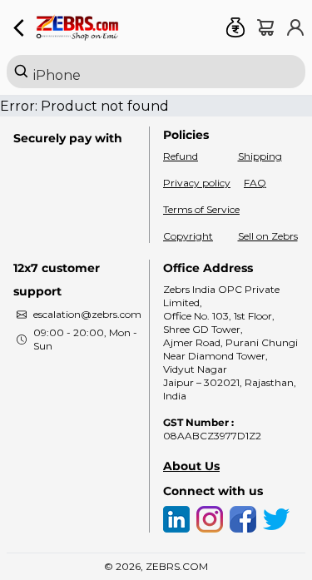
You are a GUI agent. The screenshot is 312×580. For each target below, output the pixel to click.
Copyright (188, 236)
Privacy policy (196, 182)
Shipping (260, 156)
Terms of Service (201, 209)
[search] (156, 71)
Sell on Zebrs (268, 236)
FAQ (255, 182)
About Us (191, 466)
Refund (180, 156)
